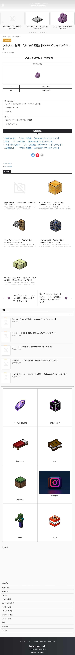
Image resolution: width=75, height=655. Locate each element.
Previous (2, 22)
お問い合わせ (51, 641)
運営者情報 (43, 641)
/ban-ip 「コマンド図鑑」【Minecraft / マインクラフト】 (34, 333)
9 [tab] (44, 32)
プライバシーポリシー (25, 641)
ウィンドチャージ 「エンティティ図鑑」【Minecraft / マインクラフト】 (39, 374)
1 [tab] (30, 32)
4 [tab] (35, 32)
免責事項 (36, 641)
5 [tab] (37, 32)
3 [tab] (33, 32)
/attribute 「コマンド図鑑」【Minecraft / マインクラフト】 (35, 360)
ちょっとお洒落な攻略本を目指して (37, 649)
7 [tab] (41, 32)
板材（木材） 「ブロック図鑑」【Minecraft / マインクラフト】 (32, 138)
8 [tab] (42, 32)
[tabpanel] (12, 21)
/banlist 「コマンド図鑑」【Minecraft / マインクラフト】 (34, 319)
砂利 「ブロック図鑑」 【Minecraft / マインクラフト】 (29, 141)
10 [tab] (46, 32)
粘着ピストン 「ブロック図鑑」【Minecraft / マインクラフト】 (32, 148)
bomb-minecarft (38, 6)
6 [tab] (39, 32)
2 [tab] (31, 32)
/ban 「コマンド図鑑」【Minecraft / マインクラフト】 (33, 347)
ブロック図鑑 (8, 164)
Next (72, 22)
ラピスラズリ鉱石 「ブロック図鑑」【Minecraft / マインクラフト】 (34, 145)
